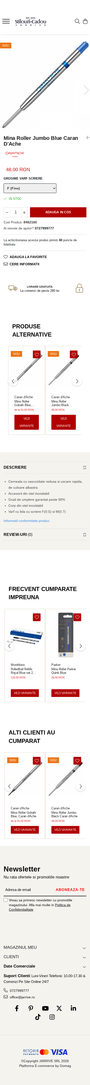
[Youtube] (45, 1008)
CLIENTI (11, 957)
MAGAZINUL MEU (20, 947)
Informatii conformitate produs (26, 521)
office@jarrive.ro (22, 997)
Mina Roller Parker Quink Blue (63, 671)
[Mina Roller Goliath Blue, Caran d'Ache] (26, 370)
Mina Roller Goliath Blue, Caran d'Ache (23, 403)
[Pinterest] (31, 1008)
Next (86, 90)
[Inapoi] (86, 137)
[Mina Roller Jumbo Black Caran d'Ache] (63, 370)
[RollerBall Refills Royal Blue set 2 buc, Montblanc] (24, 635)
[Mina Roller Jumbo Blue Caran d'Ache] (45, 85)
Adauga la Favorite (28, 257)
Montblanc (18, 665)
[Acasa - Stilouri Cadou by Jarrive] (30, 21)
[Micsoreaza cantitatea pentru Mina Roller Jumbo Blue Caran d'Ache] (7, 212)
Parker (55, 665)
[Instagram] (52, 1017)
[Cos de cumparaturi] (85, 22)
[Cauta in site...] (77, 22)
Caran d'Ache (23, 397)
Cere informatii (24, 264)
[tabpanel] (45, 85)
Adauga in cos (58, 212)
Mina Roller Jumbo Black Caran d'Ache (60, 403)
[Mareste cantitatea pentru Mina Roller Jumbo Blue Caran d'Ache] (24, 212)
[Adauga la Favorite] (37, 354)
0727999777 (19, 991)
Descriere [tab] (15, 467)
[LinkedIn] (73, 1008)
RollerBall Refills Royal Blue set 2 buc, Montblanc (22, 671)
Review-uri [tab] (18, 535)
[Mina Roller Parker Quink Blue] (65, 635)
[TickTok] (38, 1017)
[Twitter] (59, 1008)
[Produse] (6, 22)
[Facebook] (16, 1008)
